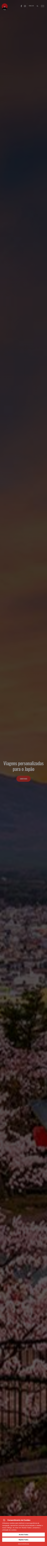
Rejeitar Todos (23, 1540)
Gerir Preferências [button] (23, 1543)
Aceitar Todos (23, 1534)
